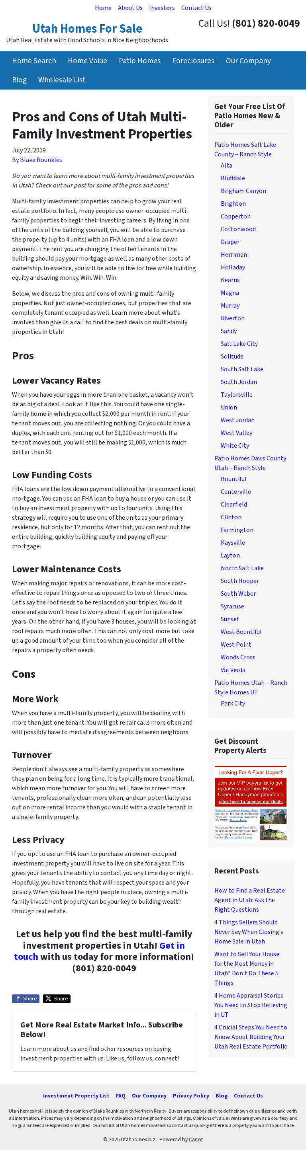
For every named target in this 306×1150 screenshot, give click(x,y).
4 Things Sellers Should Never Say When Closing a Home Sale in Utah (249, 932)
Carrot (196, 1139)
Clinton (231, 517)
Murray (230, 305)
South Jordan (239, 382)
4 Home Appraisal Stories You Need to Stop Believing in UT (250, 1005)
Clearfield (234, 504)
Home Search (34, 60)
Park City (233, 703)
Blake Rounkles (41, 160)
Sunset (230, 619)
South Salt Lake (242, 369)
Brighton (233, 203)
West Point (236, 644)
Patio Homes (140, 60)
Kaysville (233, 542)
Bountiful (234, 479)
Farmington (237, 530)
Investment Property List (76, 1095)
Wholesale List (62, 80)
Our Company (248, 60)
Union (229, 407)
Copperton (236, 216)
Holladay (233, 267)
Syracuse (232, 606)
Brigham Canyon (243, 191)
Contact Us (196, 8)
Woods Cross (238, 657)
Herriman (234, 254)
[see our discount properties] (251, 802)
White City (235, 445)
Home (103, 8)
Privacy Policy (191, 1095)
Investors (162, 8)
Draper (230, 242)
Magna (230, 292)
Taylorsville (237, 394)
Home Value (87, 60)
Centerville (236, 491)
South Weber (238, 593)
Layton (230, 555)
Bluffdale (233, 178)
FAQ (121, 1095)
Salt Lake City (239, 343)
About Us (130, 8)
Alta (226, 165)
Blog (19, 80)
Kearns (230, 280)
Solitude (232, 356)
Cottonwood (238, 229)
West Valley (236, 433)
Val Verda (233, 670)
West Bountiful (241, 632)
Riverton (233, 318)
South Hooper (240, 581)
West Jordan (238, 420)
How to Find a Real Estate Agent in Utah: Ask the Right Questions (249, 900)
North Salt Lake (242, 568)
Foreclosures (193, 60)
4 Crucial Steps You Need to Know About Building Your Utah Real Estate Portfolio (251, 1037)
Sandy (229, 331)
